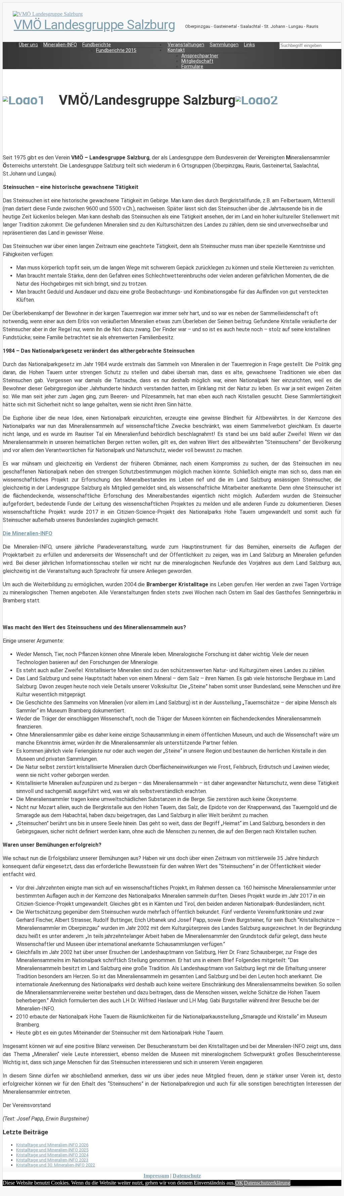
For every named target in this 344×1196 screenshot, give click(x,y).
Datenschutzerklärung (267, 1183)
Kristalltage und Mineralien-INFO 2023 (52, 1159)
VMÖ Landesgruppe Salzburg (94, 25)
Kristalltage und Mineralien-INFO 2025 (52, 1149)
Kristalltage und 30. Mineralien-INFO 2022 (55, 1164)
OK (239, 1183)
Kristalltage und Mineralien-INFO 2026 (52, 1144)
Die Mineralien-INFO (27, 533)
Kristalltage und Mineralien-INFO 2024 (52, 1154)
